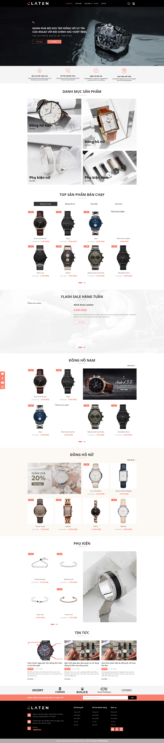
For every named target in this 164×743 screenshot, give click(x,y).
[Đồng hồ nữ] (110, 124)
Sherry (95, 526)
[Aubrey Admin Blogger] (124, 476)
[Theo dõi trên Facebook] (117, 729)
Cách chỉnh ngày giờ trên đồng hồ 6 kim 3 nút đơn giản (44, 664)
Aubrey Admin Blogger (124, 491)
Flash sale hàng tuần (82, 296)
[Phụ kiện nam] (110, 168)
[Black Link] (40, 257)
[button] (80, 282)
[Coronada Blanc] (96, 476)
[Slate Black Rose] (124, 257)
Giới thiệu (78, 3)
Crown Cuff (69, 615)
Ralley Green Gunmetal (96, 273)
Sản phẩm (87, 3)
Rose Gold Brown (40, 238)
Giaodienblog (103, 741)
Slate (68, 238)
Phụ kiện (82, 543)
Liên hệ (103, 3)
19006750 (37, 729)
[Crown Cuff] (68, 599)
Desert (68, 273)
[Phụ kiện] (110, 586)
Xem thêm (32, 129)
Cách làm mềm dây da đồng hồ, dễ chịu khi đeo (118, 664)
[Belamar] (123, 511)
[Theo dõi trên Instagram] (121, 729)
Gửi (132, 698)
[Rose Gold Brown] (40, 223)
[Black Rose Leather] (124, 223)
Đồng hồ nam (41, 125)
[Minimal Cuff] (68, 564)
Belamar (124, 526)
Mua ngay (81, 322)
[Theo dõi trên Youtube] (113, 729)
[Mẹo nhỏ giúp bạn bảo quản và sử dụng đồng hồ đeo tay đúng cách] (82, 650)
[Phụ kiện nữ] (54, 159)
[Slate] (68, 223)
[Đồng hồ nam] (54, 116)
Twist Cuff (39, 615)
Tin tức (96, 3)
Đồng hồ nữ (95, 141)
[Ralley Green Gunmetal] (96, 257)
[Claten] (82, 36)
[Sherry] (96, 511)
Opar (96, 238)
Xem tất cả (131, 365)
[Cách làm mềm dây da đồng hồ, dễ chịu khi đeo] (119, 650)
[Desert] (68, 257)
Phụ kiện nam (97, 177)
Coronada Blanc (96, 491)
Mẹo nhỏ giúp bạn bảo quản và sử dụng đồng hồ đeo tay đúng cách (81, 664)
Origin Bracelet (39, 579)
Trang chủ (69, 3)
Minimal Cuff (68, 579)
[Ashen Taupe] (40, 511)
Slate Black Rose (123, 273)
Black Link (40, 273)
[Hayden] (68, 511)
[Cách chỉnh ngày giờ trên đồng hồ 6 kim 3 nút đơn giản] (45, 650)
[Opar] (96, 223)
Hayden (68, 526)
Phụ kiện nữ (39, 177)
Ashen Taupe (40, 526)
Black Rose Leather (123, 238)
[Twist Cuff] (39, 599)
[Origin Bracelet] (39, 564)
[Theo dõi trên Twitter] (2, 374)
